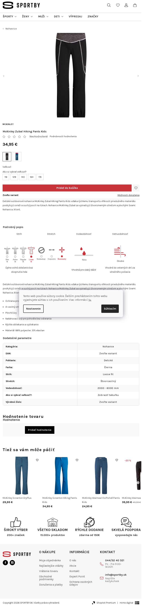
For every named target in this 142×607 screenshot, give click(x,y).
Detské (108, 360)
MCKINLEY (8, 124)
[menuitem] (9, 16)
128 (14, 176)
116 (6, 176)
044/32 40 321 (114, 560)
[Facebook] (5, 562)
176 (40, 176)
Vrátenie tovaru (48, 571)
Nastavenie (33, 308)
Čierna (108, 367)
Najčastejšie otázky (51, 565)
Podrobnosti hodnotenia (63, 136)
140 (23, 176)
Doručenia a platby (51, 584)
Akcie (72, 565)
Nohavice (108, 346)
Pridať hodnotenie (39, 430)
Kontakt (74, 571)
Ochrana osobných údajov (80, 583)
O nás (72, 560)
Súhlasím (110, 308)
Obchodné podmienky (46, 578)
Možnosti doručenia (128, 195)
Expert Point (77, 576)
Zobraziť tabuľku (108, 395)
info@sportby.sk (116, 574)
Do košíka (67, 187)
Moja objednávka (50, 560)
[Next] (138, 482)
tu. (89, 299)
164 (31, 176)
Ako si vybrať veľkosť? (14, 171)
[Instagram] (12, 562)
